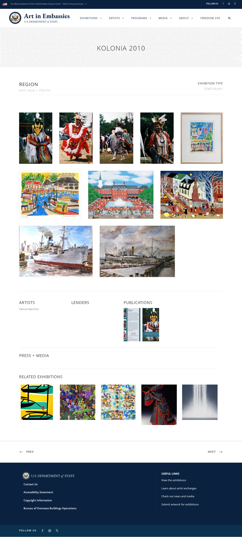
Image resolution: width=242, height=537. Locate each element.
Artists (114, 18)
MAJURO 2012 (37, 412)
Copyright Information (38, 500)
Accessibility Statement (38, 492)
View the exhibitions (173, 480)
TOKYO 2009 (200, 412)
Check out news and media (177, 496)
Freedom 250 (210, 18)
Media (163, 18)
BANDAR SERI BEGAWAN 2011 (159, 416)
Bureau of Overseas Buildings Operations (50, 508)
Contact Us (31, 484)
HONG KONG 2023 (77, 412)
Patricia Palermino (29, 309)
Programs (139, 18)
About (184, 18)
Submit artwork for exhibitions (180, 504)
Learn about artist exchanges (178, 488)
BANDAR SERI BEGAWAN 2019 (118, 411)
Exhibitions (89, 18)
